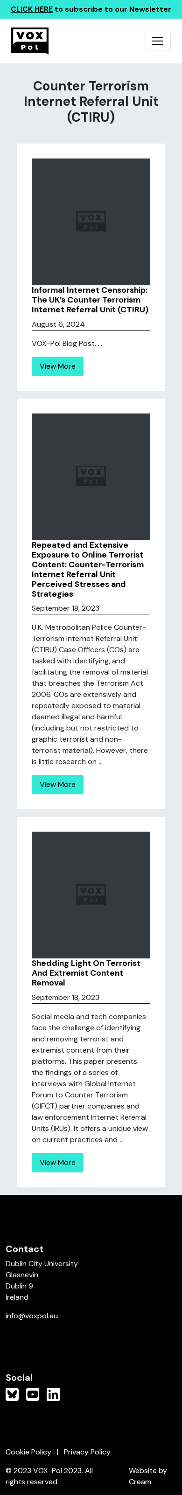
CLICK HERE (32, 9)
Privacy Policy (87, 1452)
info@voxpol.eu (32, 1316)
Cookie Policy (28, 1452)
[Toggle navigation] (158, 41)
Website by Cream (148, 1476)
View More (58, 366)
